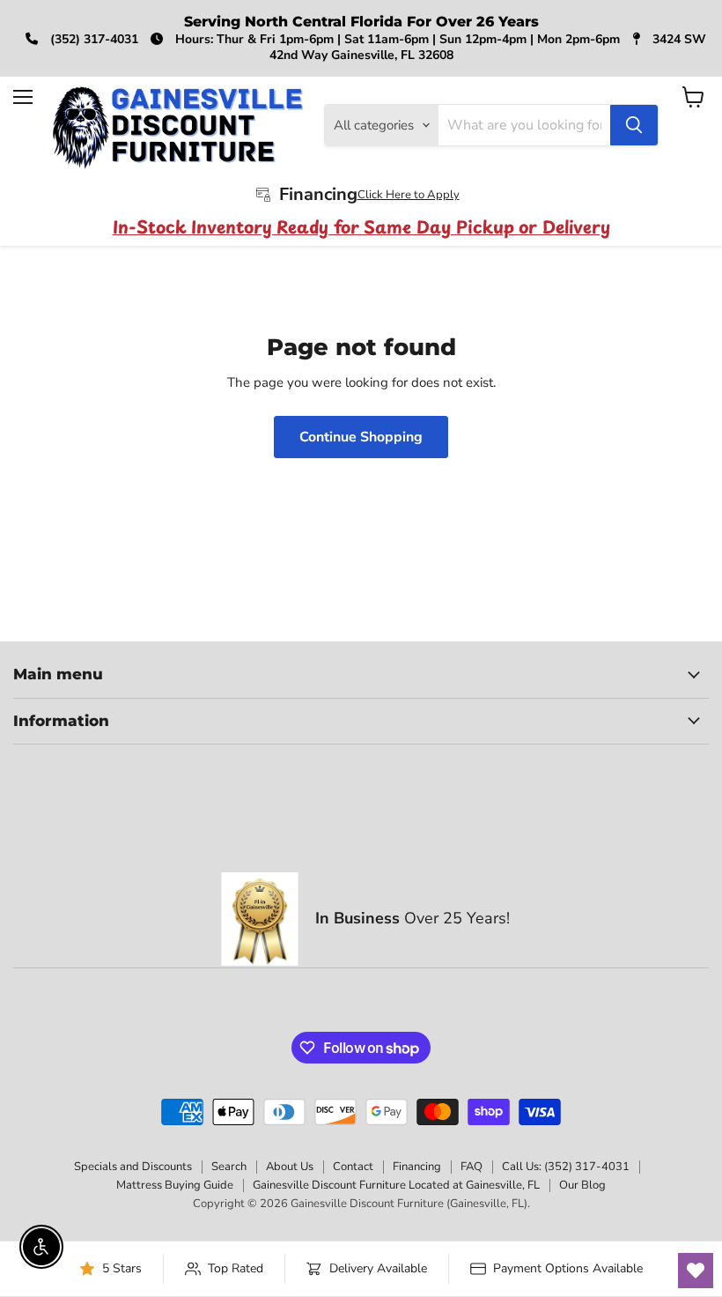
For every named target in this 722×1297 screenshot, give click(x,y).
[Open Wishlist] (695, 1270)
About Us (289, 1167)
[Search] (634, 125)
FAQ (471, 1167)
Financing (417, 1167)
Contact (353, 1167)
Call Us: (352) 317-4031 (566, 1167)
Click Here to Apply (408, 195)
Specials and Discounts (133, 1167)
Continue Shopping (361, 437)
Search (229, 1167)
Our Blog (582, 1185)
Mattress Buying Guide (174, 1185)
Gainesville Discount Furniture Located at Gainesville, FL (396, 1185)
